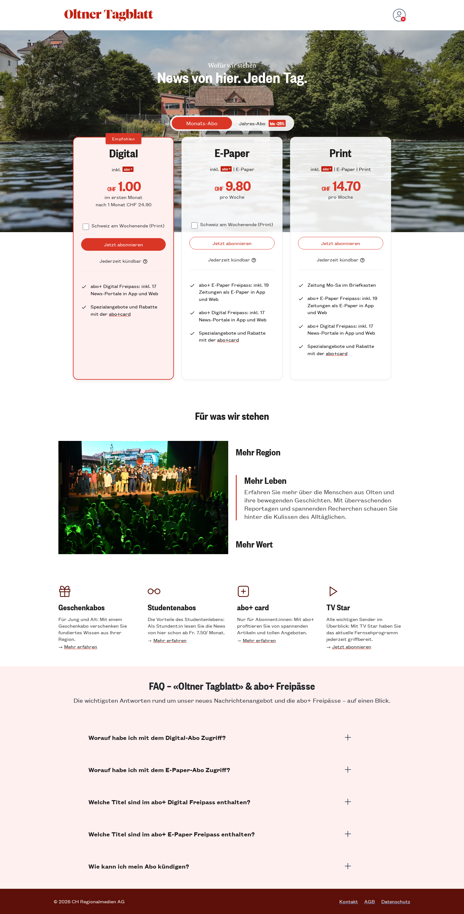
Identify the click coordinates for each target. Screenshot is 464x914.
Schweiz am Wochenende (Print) (128, 225)
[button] (321, 451)
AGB (369, 901)
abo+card (120, 313)
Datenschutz (395, 901)
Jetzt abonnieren (351, 646)
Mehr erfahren (80, 646)
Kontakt (348, 901)
